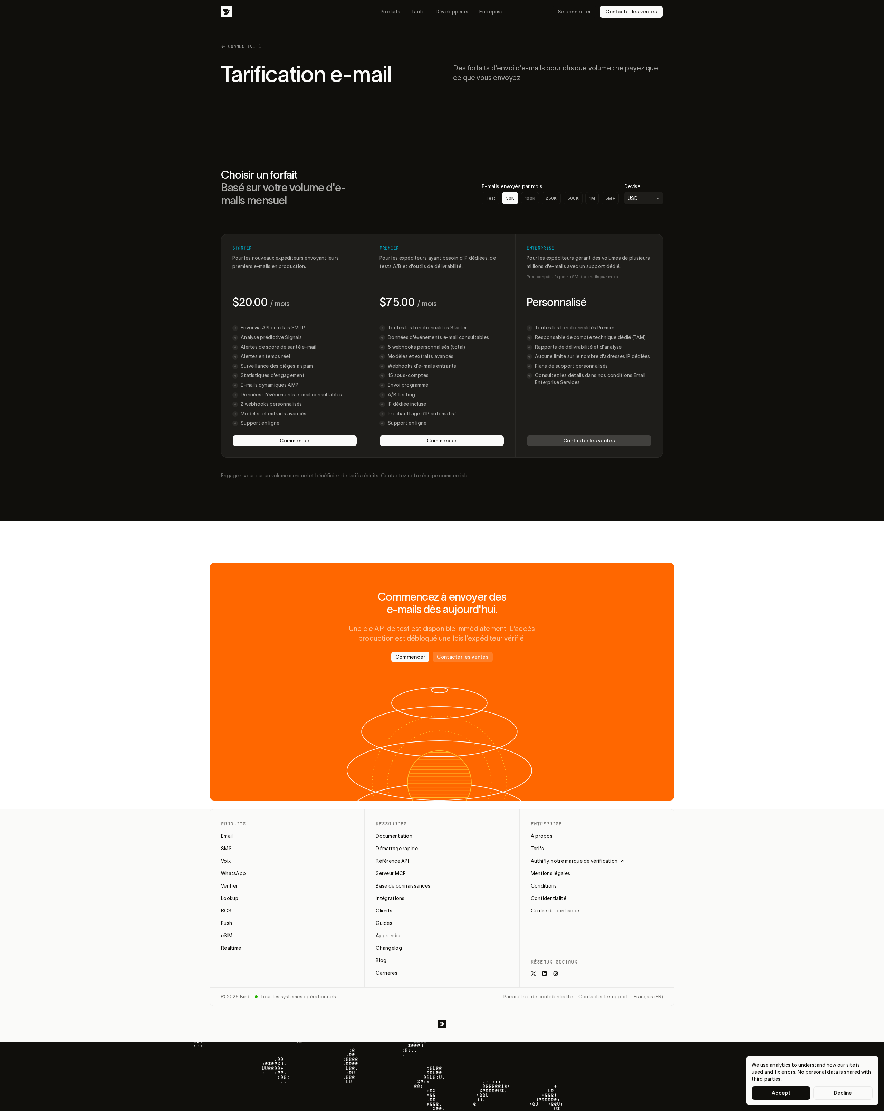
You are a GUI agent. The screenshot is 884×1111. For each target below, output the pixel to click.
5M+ (610, 198)
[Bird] (226, 11)
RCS (226, 910)
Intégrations (390, 898)
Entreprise (491, 12)
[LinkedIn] (544, 973)
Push (226, 923)
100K (530, 198)
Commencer (295, 440)
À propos (541, 836)
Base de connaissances (403, 886)
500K (573, 198)
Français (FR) (648, 996)
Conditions (544, 886)
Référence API (392, 861)
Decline (843, 1093)
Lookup (230, 898)
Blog (381, 960)
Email (227, 836)
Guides (384, 923)
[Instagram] (555, 973)
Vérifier (229, 886)
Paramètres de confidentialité (538, 996)
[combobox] (643, 198)
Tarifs (418, 12)
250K (551, 198)
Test (490, 198)
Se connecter (574, 12)
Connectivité (244, 46)
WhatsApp (233, 873)
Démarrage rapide (396, 848)
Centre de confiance (555, 910)
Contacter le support (603, 996)
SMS (226, 848)
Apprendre (388, 935)
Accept (781, 1093)
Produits (390, 12)
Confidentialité (548, 898)
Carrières (386, 973)
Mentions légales (550, 873)
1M (592, 198)
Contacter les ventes (631, 12)
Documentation (394, 836)
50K (510, 198)
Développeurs (452, 12)
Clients (384, 910)
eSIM (226, 935)
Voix (226, 861)
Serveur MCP (391, 873)
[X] (533, 973)
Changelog (389, 948)
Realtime (231, 948)
